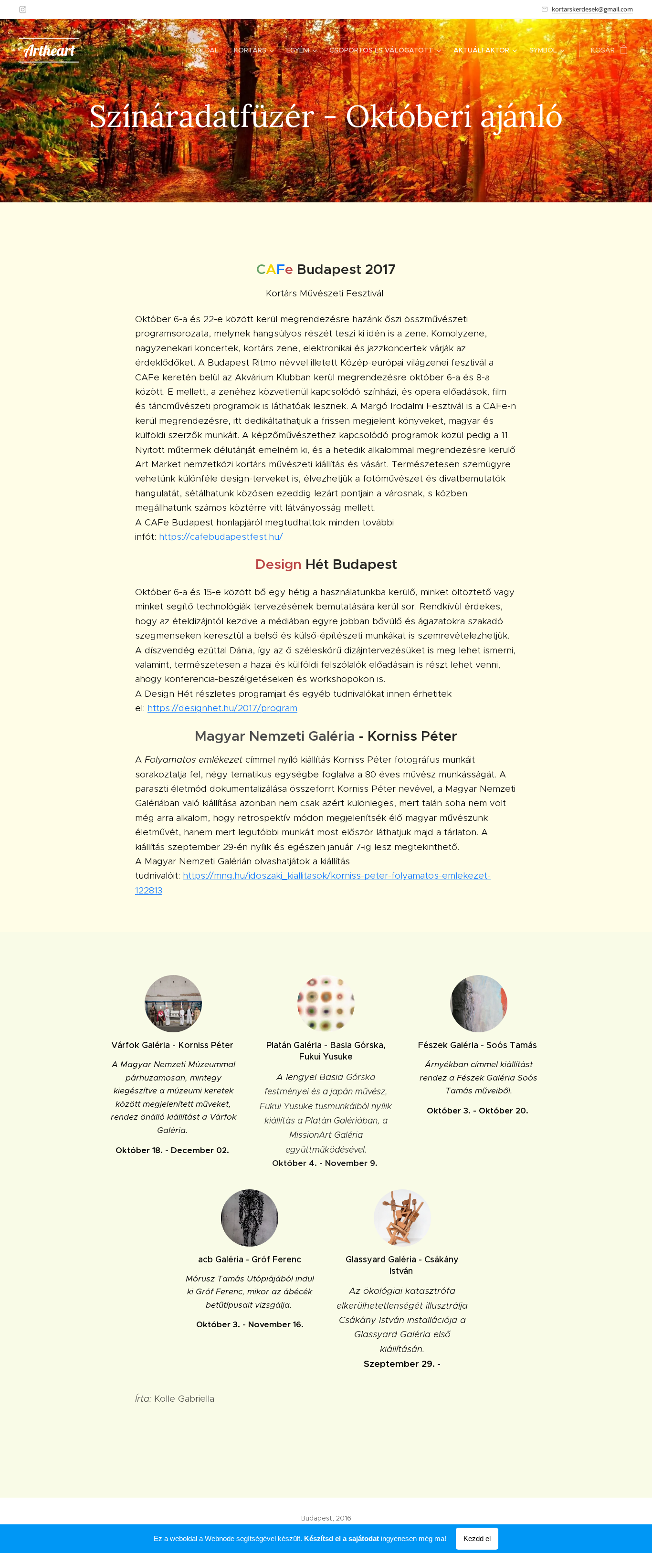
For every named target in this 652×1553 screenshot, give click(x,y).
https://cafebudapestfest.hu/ (221, 536)
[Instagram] (23, 9)
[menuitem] (205, 50)
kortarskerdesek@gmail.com (592, 9)
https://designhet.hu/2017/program (222, 708)
